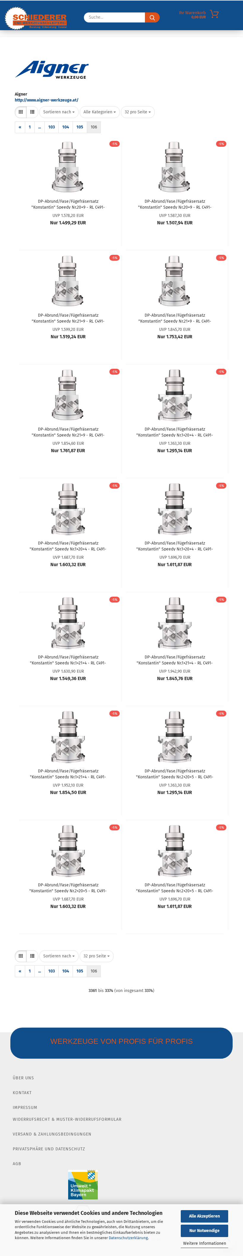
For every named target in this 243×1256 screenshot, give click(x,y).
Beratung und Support (107, 53)
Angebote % (60, 53)
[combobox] (59, 112)
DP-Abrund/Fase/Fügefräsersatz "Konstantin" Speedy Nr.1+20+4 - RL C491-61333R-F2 (174, 546)
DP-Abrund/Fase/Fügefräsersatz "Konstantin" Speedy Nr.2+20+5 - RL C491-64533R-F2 (174, 888)
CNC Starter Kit (22, 53)
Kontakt (22, 1092)
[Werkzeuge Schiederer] (35, 29)
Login (179, 6)
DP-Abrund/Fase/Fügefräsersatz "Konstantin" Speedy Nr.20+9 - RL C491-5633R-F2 (175, 204)
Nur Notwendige (204, 1230)
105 (79, 127)
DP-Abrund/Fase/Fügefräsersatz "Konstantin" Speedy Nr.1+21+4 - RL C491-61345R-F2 (68, 774)
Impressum (25, 1107)
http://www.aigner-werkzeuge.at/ (47, 100)
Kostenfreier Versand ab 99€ (101, 8)
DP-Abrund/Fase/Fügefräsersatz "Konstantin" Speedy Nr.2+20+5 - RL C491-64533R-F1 (68, 888)
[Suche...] (152, 29)
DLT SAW (150, 53)
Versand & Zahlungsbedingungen (52, 1134)
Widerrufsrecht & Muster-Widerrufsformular (67, 1119)
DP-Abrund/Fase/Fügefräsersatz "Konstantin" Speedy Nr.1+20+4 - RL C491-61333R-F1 (68, 546)
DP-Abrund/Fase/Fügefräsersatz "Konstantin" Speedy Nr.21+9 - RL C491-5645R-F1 (174, 318)
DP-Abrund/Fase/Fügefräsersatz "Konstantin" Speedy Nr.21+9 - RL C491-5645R (68, 318)
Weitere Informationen (204, 1243)
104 (65, 127)
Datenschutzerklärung (128, 1238)
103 (51, 127)
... (39, 127)
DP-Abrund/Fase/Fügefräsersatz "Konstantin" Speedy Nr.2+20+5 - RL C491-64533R (174, 774)
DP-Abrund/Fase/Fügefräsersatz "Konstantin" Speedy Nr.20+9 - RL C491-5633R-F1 (68, 204)
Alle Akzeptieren (204, 1216)
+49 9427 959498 (48, 6)
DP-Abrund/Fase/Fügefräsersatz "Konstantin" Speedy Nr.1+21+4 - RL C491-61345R (68, 660)
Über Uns (23, 1078)
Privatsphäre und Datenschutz (49, 1149)
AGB (17, 1163)
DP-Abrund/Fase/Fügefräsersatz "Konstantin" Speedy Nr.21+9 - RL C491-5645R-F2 (68, 432)
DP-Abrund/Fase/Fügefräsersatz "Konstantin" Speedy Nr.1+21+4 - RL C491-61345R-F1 (175, 660)
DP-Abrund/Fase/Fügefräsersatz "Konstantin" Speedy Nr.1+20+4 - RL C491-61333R (174, 432)
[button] (21, 112)
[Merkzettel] (191, 30)
